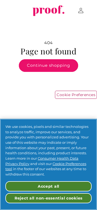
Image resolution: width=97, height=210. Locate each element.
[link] (48, 10)
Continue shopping (48, 65)
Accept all (48, 186)
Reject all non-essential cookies (48, 198)
